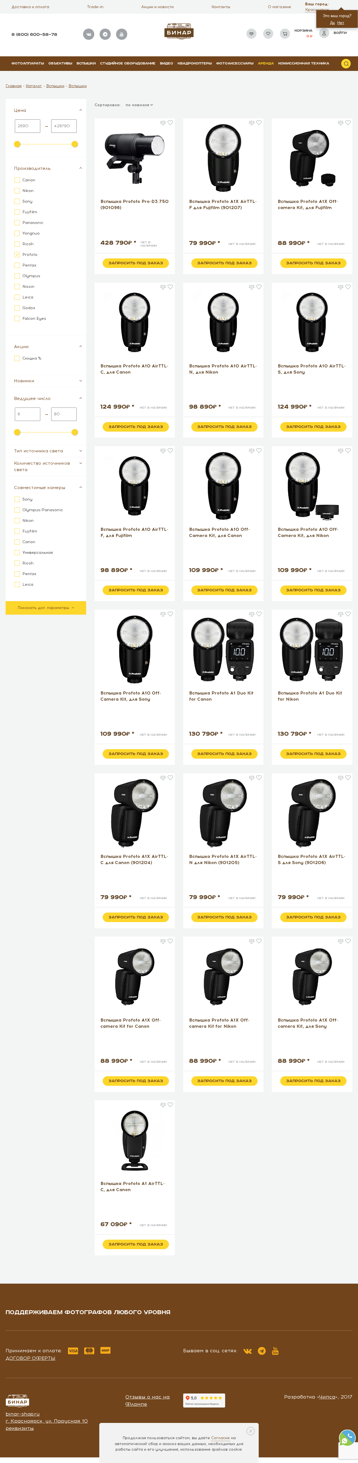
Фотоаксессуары (234, 63)
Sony (27, 201)
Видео (166, 63)
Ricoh (28, 244)
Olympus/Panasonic (42, 510)
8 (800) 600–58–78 (34, 34)
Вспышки (86, 63)
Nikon (28, 190)
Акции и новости (157, 6)
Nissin (28, 286)
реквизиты (20, 1428)
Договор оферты (30, 1358)
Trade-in (95, 6)
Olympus (31, 276)
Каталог (34, 86)
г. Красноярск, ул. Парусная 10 (47, 1421)
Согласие (220, 1438)
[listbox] (139, 105)
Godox (28, 307)
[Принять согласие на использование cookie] (250, 1431)
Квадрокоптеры (195, 63)
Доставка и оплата (30, 6)
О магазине (279, 6)
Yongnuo (31, 233)
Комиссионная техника (303, 63)
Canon (28, 180)
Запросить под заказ (136, 263)
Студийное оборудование (128, 63)
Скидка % (31, 358)
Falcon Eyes (34, 318)
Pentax (29, 265)
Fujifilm (29, 212)
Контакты (220, 6)
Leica (27, 297)
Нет (340, 22)
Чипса (327, 1397)
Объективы (60, 63)
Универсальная (37, 552)
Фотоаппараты (27, 63)
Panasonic (32, 222)
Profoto (29, 254)
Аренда (266, 63)
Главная (14, 86)
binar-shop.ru (23, 1414)
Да (332, 22)
